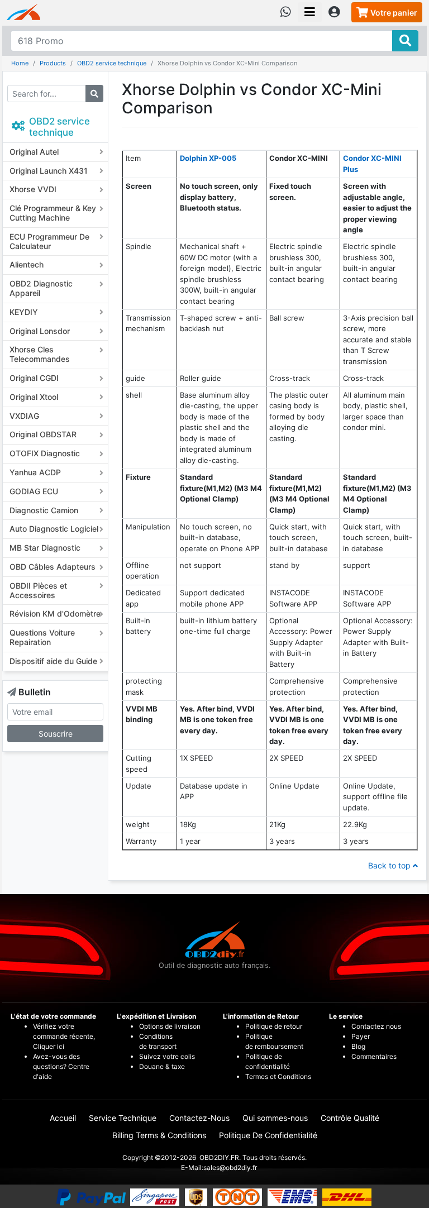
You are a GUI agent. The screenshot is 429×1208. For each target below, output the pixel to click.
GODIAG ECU (33, 491)
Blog (358, 1046)
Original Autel (34, 151)
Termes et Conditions (278, 1076)
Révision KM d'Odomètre (55, 613)
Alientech (26, 264)
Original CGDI (34, 378)
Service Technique (122, 1118)
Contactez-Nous (199, 1118)
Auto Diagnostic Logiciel (53, 528)
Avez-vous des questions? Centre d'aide (61, 1066)
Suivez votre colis (167, 1056)
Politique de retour (273, 1026)
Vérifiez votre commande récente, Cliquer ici (64, 1036)
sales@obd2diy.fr (230, 1167)
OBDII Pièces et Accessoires (38, 590)
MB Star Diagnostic (44, 547)
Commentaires (374, 1056)
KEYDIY (23, 312)
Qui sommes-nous (275, 1118)
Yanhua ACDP (35, 472)
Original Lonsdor (39, 331)
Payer (360, 1036)
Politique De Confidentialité (268, 1135)
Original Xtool (33, 397)
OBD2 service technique (111, 63)
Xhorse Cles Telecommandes (39, 354)
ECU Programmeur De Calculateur (49, 241)
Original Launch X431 (48, 170)
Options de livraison (170, 1026)
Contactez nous (377, 1026)
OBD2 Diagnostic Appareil (41, 288)
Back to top (390, 865)
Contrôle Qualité (350, 1118)
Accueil (63, 1118)
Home (19, 63)
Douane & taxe (162, 1066)
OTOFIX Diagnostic (44, 453)
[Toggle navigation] (310, 12)
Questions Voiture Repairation (42, 637)
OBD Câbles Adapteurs (52, 566)
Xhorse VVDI (32, 189)
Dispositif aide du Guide (53, 661)
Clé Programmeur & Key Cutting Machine (52, 212)
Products (53, 63)
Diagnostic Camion (43, 510)
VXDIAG (24, 416)
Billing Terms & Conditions (159, 1135)
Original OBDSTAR (43, 434)
